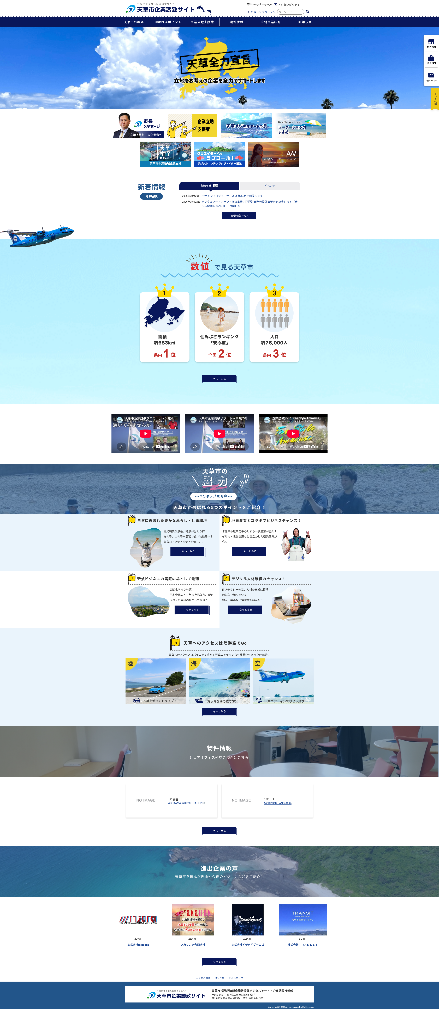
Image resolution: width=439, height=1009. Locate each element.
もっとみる (219, 379)
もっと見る (219, 831)
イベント (269, 185)
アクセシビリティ (289, 4)
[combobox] (290, 11)
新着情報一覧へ (240, 215)
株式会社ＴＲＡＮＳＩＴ (303, 944)
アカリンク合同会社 (193, 944)
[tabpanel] (138, 926)
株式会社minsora (138, 944)
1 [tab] (226, 951)
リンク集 (219, 978)
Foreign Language (261, 4)
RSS (215, 186)
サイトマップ (236, 978)
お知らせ (205, 185)
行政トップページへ (263, 12)
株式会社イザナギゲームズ (247, 944)
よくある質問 (203, 978)
